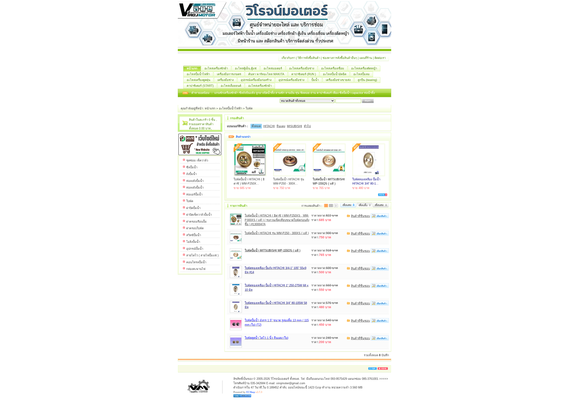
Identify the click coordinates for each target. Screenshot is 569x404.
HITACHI (269, 126)
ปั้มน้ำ (315, 80)
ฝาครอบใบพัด (195, 228)
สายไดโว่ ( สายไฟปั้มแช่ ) (202, 255)
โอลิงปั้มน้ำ (193, 241)
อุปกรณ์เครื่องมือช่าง (291, 80)
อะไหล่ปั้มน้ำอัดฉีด (334, 74)
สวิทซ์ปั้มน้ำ (193, 235)
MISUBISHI (294, 126)
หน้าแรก (192, 68)
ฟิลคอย (305, 92)
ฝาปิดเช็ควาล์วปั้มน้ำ (199, 214)
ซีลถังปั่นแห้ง (247, 92)
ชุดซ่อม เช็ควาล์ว (197, 160)
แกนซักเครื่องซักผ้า (226, 92)
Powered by (247, 392)
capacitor (357, 92)
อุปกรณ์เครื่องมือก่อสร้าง (256, 80)
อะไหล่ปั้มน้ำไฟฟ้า (198, 74)
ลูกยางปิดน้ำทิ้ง (265, 92)
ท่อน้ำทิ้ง (369, 92)
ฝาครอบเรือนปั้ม (196, 221)
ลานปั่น (290, 92)
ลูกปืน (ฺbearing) (367, 80)
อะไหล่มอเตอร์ (273, 68)
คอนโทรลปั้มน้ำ (196, 262)
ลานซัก (280, 92)
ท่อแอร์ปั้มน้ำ (194, 194)
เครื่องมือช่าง (225, 80)
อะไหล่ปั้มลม (361, 74)
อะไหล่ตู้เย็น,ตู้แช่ (245, 68)
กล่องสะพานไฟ (195, 269)
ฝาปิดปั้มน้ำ (193, 208)
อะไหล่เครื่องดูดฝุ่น (198, 80)
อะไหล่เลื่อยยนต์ (231, 85)
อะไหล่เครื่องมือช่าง (301, 68)
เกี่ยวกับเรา (288, 58)
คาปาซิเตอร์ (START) (200, 85)
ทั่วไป (307, 126)
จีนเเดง (280, 126)
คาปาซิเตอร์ (325, 92)
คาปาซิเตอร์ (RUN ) (303, 74)
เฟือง (336, 92)
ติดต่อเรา (380, 58)
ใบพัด (249, 108)
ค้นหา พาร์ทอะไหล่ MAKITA (266, 74)
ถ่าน (314, 92)
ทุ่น (297, 92)
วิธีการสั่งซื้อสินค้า (309, 58)
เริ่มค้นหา (381, 101)
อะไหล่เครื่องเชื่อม (332, 68)
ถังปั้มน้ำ (191, 174)
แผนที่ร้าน (365, 58)
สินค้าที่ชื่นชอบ (360, 216)
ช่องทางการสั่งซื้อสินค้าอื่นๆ (340, 58)
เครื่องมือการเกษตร (229, 74)
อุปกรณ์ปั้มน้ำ (194, 248)
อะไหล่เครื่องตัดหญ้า (364, 68)
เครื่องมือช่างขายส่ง (338, 80)
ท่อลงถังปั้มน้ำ (195, 181)
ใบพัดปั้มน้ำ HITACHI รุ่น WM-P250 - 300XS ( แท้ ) (277, 233)
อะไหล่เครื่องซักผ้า (216, 68)
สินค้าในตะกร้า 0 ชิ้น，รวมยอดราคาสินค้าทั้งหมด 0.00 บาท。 (203, 124)
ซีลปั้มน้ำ (345, 92)
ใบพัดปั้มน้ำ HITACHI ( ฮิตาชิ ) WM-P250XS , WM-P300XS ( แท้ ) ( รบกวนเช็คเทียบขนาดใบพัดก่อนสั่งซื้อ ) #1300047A (277, 220)
